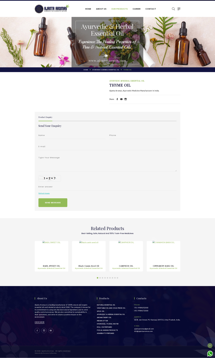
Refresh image (44, 193)
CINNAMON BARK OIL (126, 267)
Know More (39, 322)
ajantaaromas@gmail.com (144, 329)
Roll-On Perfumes (104, 327)
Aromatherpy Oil (104, 317)
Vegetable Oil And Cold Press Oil (111, 308)
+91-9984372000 (141, 311)
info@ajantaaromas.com (143, 331)
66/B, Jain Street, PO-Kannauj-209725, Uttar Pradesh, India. (157, 320)
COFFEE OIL (163, 267)
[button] (97, 278)
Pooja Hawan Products (107, 330)
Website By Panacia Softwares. (46, 353)
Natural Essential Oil (106, 305)
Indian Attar (102, 321)
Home (88, 9)
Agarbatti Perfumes (105, 333)
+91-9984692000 (141, 308)
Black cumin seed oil (51, 267)
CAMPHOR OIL (89, 267)
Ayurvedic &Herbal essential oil (105, 70)
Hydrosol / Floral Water (108, 324)
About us (101, 9)
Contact (150, 9)
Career (137, 9)
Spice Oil (100, 311)
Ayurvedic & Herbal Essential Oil (111, 314)
